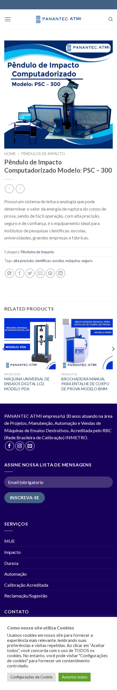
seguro (86, 260)
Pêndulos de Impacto (43, 153)
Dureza (11, 563)
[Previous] (4, 360)
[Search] (110, 19)
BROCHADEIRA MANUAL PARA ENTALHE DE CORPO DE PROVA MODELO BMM (85, 384)
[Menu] (7, 19)
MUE (9, 541)
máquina (73, 260)
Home (10, 153)
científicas (43, 260)
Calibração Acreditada (26, 585)
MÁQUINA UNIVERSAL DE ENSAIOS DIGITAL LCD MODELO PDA (26, 384)
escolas (58, 260)
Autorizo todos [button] (74, 677)
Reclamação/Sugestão (25, 595)
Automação (15, 574)
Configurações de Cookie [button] (31, 677)
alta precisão (23, 260)
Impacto (12, 552)
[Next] (113, 360)
